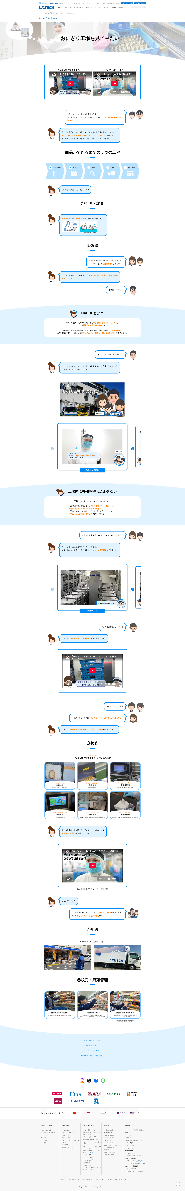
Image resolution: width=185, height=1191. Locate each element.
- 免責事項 (128, 1137)
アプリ (64, 3)
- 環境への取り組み (109, 1135)
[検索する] (144, 7)
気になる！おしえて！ (92, 1050)
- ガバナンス (107, 1140)
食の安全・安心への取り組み (52, 13)
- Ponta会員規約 (129, 1153)
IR (84, 3)
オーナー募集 (101, 3)
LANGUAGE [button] (141, 3)
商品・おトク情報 (46, 1130)
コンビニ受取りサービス (89, 1130)
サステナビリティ (91, 3)
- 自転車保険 (86, 1162)
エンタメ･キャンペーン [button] (76, 7)
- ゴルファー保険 (87, 1165)
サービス (43, 1137)
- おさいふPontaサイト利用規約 (134, 1171)
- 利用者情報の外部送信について (134, 1140)
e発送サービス (66, 1144)
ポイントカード (45, 1135)
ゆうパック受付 (66, 1137)
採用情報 (116, 3)
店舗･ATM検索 (77, 3)
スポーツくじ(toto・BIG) (90, 1137)
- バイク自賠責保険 (88, 1160)
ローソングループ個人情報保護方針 (135, 1130)
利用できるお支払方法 (68, 1132)
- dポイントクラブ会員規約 (132, 1161)
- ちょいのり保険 (87, 1157)
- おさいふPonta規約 (131, 1168)
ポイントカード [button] (89, 7)
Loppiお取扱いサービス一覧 (90, 1139)
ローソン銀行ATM (67, 1130)
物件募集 (109, 3)
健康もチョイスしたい (92, 1040)
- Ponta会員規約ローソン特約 (133, 1155)
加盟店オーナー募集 (109, 1152)
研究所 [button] (106, 7)
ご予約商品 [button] (113, 7)
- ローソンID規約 (129, 1145)
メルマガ (69, 3)
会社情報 (43, 1143)
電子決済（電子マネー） (68, 1147)
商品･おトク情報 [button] (62, 7)
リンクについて (87, 1179)
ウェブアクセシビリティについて (117, 1179)
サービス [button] (99, 7)
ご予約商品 (44, 1140)
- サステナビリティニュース (111, 1143)
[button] (132, 448)
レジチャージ (65, 1135)
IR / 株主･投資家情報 (110, 1130)
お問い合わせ (128, 3)
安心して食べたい (92, 1045)
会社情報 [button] (121, 7)
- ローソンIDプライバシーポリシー (134, 1148)
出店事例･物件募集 (109, 1155)
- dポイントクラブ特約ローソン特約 (135, 1163)
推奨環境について (74, 1179)
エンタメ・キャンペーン (48, 1132)
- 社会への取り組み (109, 1137)
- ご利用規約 (128, 1135)
